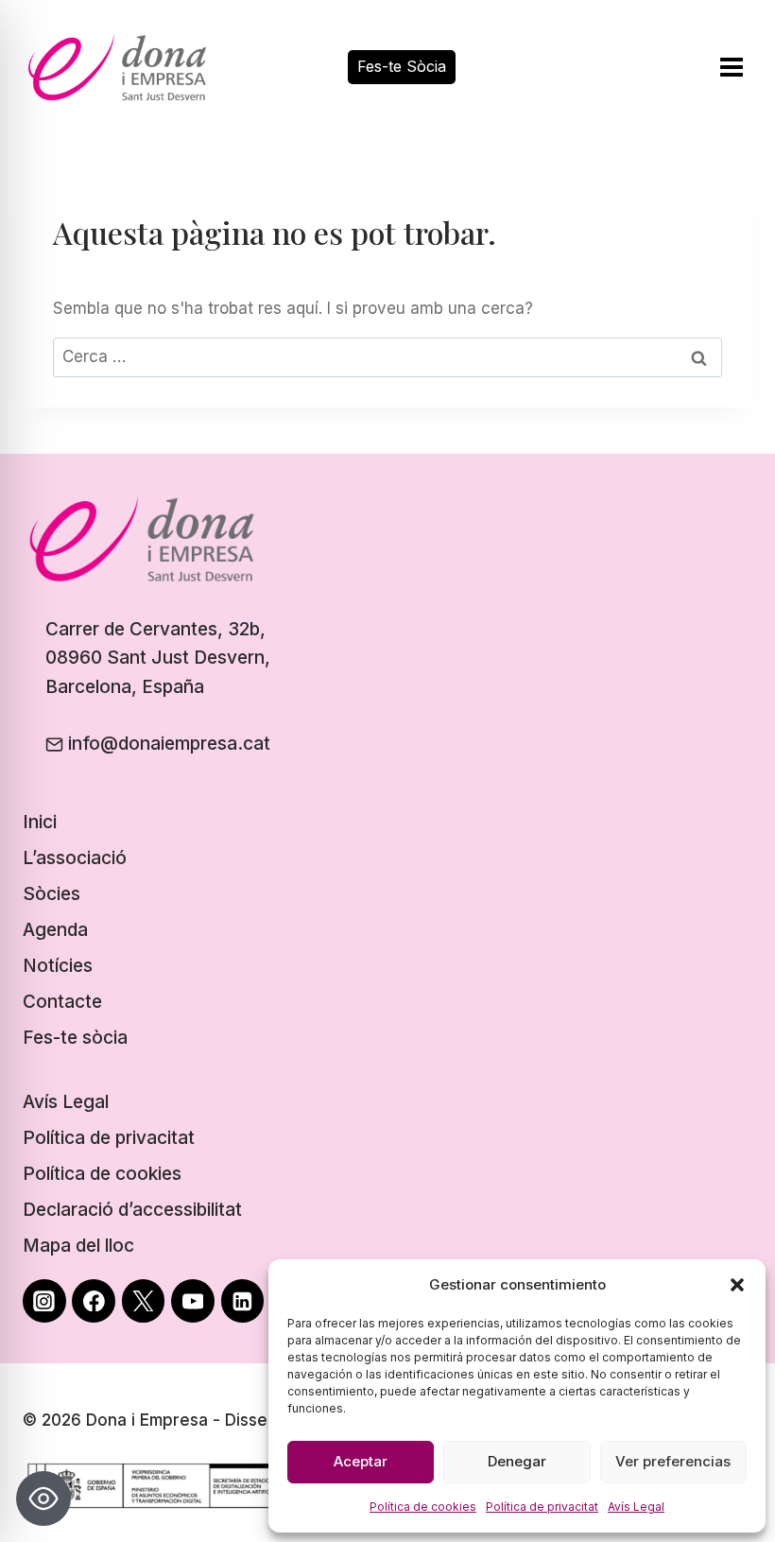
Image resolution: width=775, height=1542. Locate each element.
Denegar (517, 1461)
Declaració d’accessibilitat (132, 1210)
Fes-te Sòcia (401, 66)
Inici (40, 822)
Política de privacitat (542, 1506)
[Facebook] (93, 1301)
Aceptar (361, 1461)
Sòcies (51, 894)
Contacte (62, 1002)
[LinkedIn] (243, 1301)
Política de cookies (423, 1506)
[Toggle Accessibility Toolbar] (43, 1498)
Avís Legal (636, 1506)
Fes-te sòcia (75, 1037)
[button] (737, 1284)
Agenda (55, 930)
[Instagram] (44, 1301)
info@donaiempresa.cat (169, 743)
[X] (143, 1301)
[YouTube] (193, 1301)
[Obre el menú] (731, 66)
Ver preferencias (673, 1461)
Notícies (58, 966)
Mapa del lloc (78, 1245)
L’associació (75, 858)
